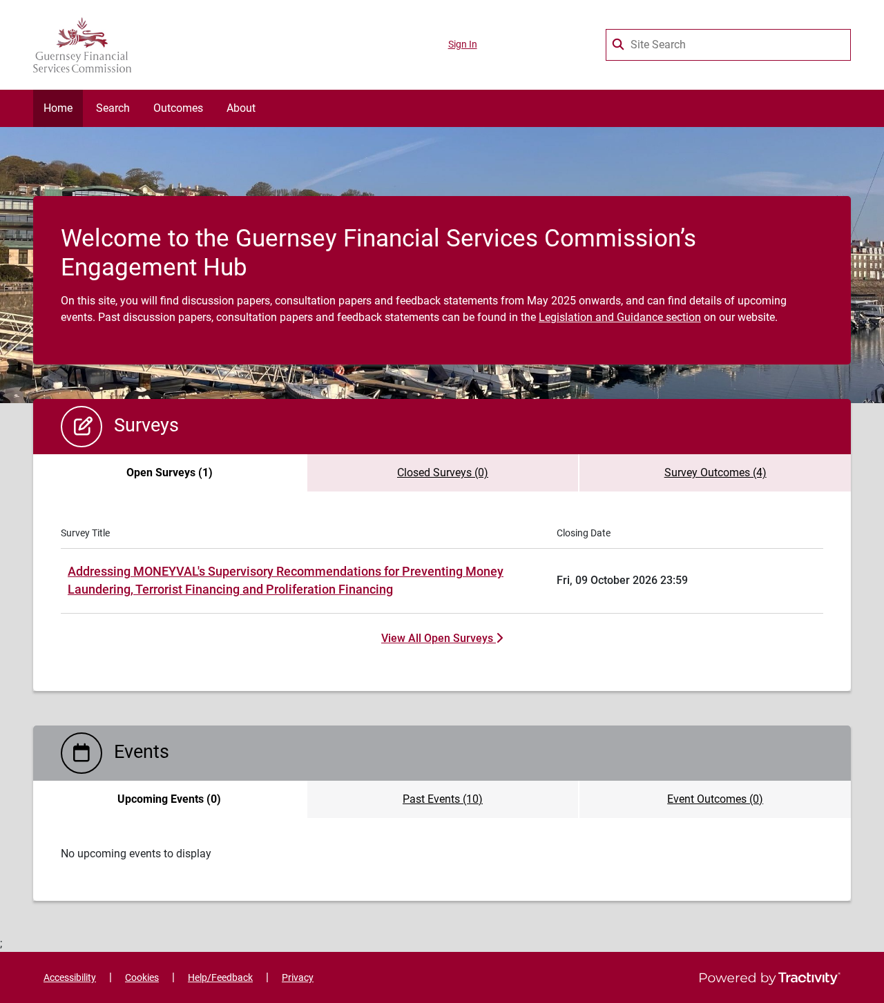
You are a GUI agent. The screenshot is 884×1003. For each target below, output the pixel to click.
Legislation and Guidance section (620, 317)
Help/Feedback (220, 978)
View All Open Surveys (438, 638)
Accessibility (70, 978)
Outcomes (178, 108)
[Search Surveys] (619, 41)
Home (58, 108)
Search (113, 108)
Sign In (462, 44)
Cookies (142, 978)
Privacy (298, 978)
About (241, 108)
